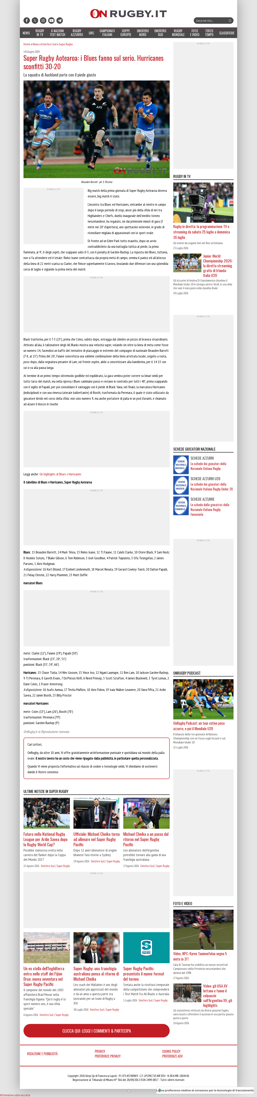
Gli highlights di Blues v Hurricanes (60, 474)
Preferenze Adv (172, 1056)
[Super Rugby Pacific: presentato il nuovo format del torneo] (146, 948)
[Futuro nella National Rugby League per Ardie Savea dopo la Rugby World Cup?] (46, 814)
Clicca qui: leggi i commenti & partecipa (96, 1031)
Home (26, 44)
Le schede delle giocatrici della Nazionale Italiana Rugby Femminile (210, 510)
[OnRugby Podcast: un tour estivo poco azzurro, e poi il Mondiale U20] (203, 699)
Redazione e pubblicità (42, 1053)
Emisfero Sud (48, 44)
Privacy (100, 1051)
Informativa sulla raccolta (15, 1095)
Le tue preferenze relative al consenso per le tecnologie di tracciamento (205, 1090)
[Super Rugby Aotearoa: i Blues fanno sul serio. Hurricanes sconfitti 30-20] (96, 129)
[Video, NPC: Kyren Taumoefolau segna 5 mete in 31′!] (203, 930)
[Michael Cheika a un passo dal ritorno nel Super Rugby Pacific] (146, 814)
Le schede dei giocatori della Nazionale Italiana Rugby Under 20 (212, 487)
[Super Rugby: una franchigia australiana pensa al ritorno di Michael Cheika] (96, 948)
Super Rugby (66, 44)
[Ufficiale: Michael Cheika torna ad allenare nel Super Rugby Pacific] (96, 814)
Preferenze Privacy (108, 1056)
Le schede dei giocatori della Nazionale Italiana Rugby (208, 466)
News (36, 44)
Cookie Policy (171, 1051)
